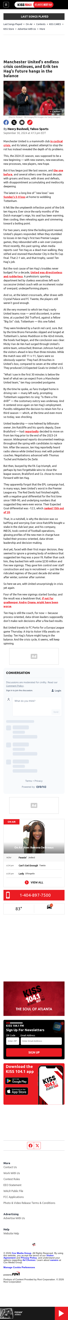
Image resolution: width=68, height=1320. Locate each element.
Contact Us (10, 1167)
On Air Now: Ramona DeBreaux (34, 847)
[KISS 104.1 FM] (34, 4)
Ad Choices (28, 1260)
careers (54, 1260)
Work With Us (11, 1173)
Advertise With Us (27, 29)
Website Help (11, 1233)
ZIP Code (10, 1035)
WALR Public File (13, 1190)
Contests (41, 24)
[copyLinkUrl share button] (30, 122)
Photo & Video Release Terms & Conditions (29, 1202)
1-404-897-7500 (35, 895)
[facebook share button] (6, 122)
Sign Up (34, 1052)
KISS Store (8, 29)
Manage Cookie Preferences (19, 1267)
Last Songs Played (12, 24)
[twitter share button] (14, 122)
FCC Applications (13, 1196)
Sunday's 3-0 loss (14, 196)
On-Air (29, 24)
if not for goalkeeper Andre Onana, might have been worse (30, 602)
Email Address (28, 1035)
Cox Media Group (21, 1253)
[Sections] (6, 4)
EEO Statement (12, 1185)
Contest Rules (11, 1179)
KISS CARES (55, 24)
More (42, 29)
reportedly (32, 431)
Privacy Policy (29, 1257)
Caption (55, 111)
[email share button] (22, 122)
